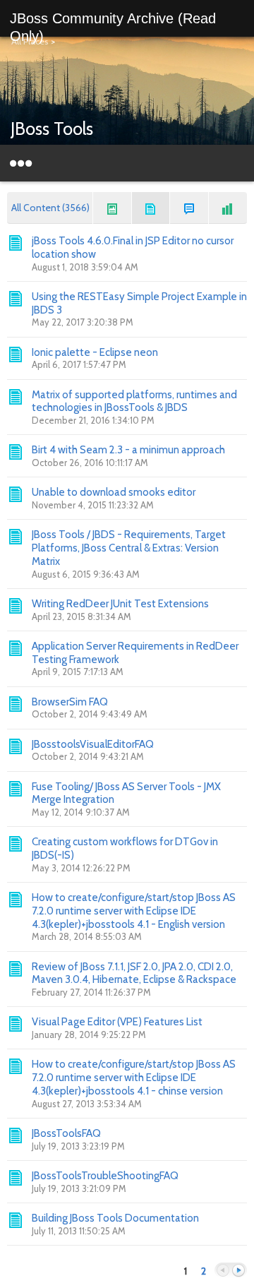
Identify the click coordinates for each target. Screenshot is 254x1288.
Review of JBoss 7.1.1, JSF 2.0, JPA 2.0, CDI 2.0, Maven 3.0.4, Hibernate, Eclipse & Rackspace (134, 973)
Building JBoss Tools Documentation (115, 1218)
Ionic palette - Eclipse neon (95, 352)
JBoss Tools (52, 128)
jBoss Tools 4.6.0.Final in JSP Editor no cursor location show (133, 247)
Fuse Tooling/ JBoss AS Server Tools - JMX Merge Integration (126, 793)
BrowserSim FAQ (70, 702)
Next (238, 1270)
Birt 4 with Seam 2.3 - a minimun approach (128, 449)
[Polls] (228, 208)
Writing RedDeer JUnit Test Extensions (120, 603)
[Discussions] (189, 208)
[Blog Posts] (112, 208)
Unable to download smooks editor (113, 492)
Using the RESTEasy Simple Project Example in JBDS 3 (139, 303)
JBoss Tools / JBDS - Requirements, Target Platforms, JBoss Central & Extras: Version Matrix (129, 548)
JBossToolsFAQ (66, 1133)
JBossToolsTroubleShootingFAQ (105, 1175)
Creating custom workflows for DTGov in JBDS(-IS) (125, 848)
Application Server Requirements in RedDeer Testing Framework (135, 653)
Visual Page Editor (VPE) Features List (117, 1021)
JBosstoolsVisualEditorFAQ (93, 744)
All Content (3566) (50, 207)
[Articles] (151, 208)
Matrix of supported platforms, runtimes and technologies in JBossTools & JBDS (134, 401)
